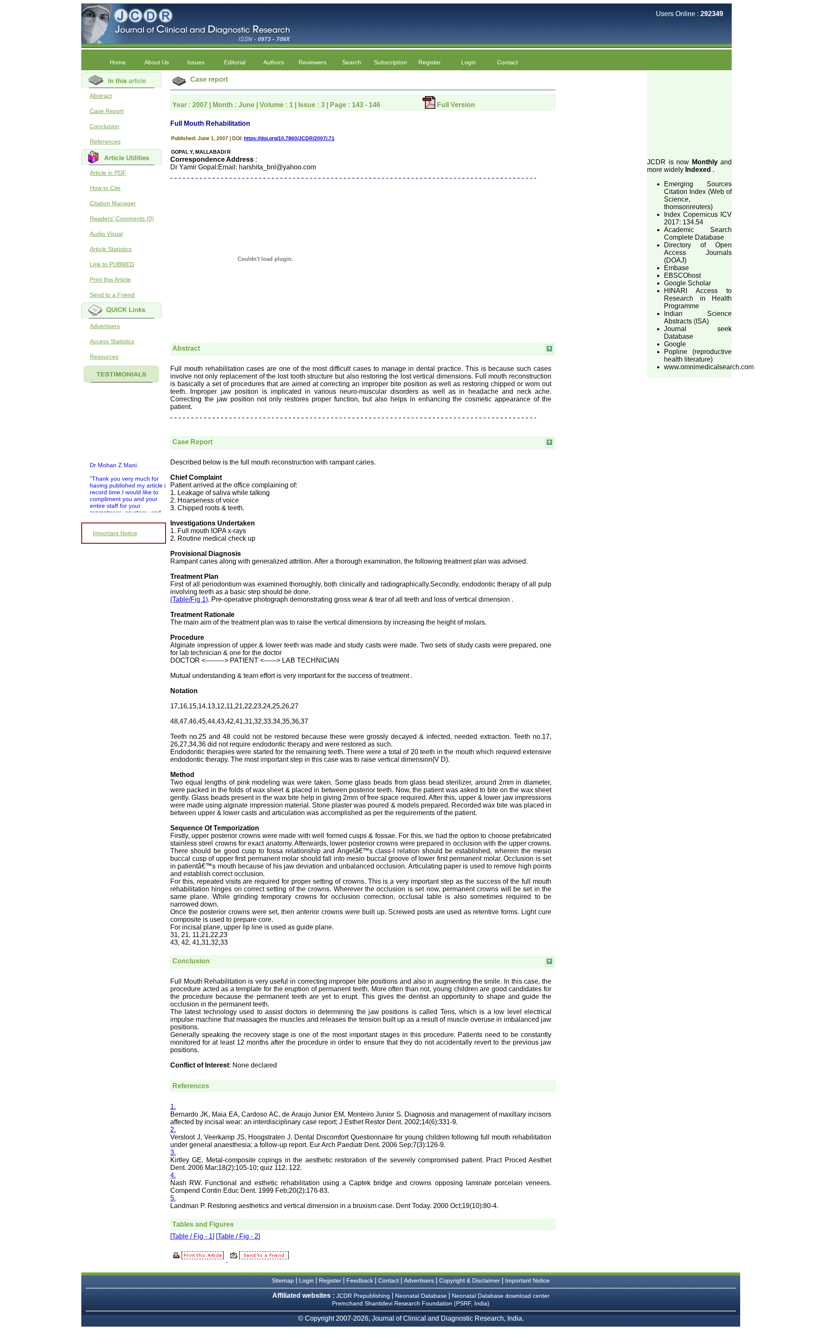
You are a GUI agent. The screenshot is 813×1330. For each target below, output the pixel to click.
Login (468, 62)
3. (173, 1152)
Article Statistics (111, 249)
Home (118, 62)
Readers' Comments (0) (122, 218)
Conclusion (104, 126)
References (105, 141)
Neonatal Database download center (501, 1295)
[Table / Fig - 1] (192, 1236)
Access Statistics (112, 341)
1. (173, 1106)
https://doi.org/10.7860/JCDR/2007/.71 (289, 138)
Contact (507, 62)
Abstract (101, 95)
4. (173, 1175)
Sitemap (283, 1280)
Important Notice (115, 533)
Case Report (107, 111)
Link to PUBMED (112, 264)
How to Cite (105, 188)
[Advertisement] (689, 114)
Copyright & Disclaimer (469, 1280)
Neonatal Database (421, 1295)
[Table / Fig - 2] (238, 1236)
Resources (104, 356)
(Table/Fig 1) (189, 599)
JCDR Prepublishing (363, 1295)
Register (330, 1280)
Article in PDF (108, 172)
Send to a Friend (112, 294)
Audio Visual (106, 233)
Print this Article (110, 279)
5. (173, 1198)
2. (173, 1129)
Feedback (359, 1280)
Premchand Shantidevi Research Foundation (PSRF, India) (410, 1303)
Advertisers (105, 326)
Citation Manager (113, 203)
